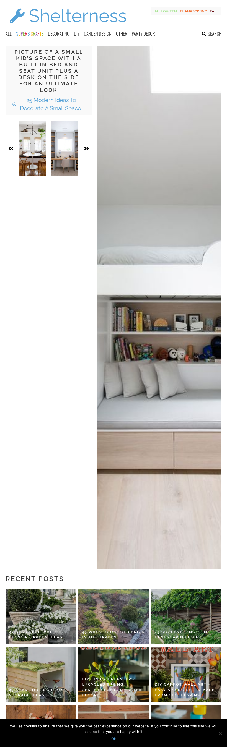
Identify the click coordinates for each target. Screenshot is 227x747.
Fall (214, 11)
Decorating (58, 33)
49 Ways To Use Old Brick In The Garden (113, 634)
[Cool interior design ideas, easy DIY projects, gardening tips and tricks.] (68, 26)
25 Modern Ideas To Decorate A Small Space (50, 104)
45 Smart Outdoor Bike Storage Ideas (37, 693)
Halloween (165, 11)
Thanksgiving (193, 11)
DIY (77, 33)
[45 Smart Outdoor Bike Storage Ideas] (41, 674)
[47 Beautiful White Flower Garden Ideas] (41, 616)
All (9, 33)
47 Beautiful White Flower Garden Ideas (36, 634)
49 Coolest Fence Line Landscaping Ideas (182, 634)
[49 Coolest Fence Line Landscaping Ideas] (186, 616)
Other (121, 33)
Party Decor (143, 33)
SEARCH (214, 33)
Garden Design (98, 33)
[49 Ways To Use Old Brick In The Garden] (113, 616)
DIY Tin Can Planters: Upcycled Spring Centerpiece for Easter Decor (112, 687)
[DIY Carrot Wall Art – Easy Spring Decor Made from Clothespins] (186, 674)
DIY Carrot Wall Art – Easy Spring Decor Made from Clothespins (185, 689)
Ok (113, 738)
